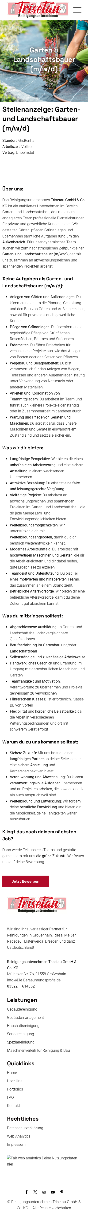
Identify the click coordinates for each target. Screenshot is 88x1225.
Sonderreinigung (20, 1034)
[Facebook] (26, 1192)
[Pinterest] (61, 1192)
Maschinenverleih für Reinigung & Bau (38, 1050)
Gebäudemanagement (25, 1017)
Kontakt (13, 1105)
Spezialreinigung (20, 1042)
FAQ (10, 1097)
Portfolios (15, 1089)
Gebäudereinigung (22, 1009)
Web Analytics (19, 1136)
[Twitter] (35, 1192)
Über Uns (14, 1081)
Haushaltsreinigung (23, 1025)
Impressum (16, 1144)
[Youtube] (52, 1192)
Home (12, 1073)
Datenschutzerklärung (25, 1128)
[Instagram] (43, 1192)
